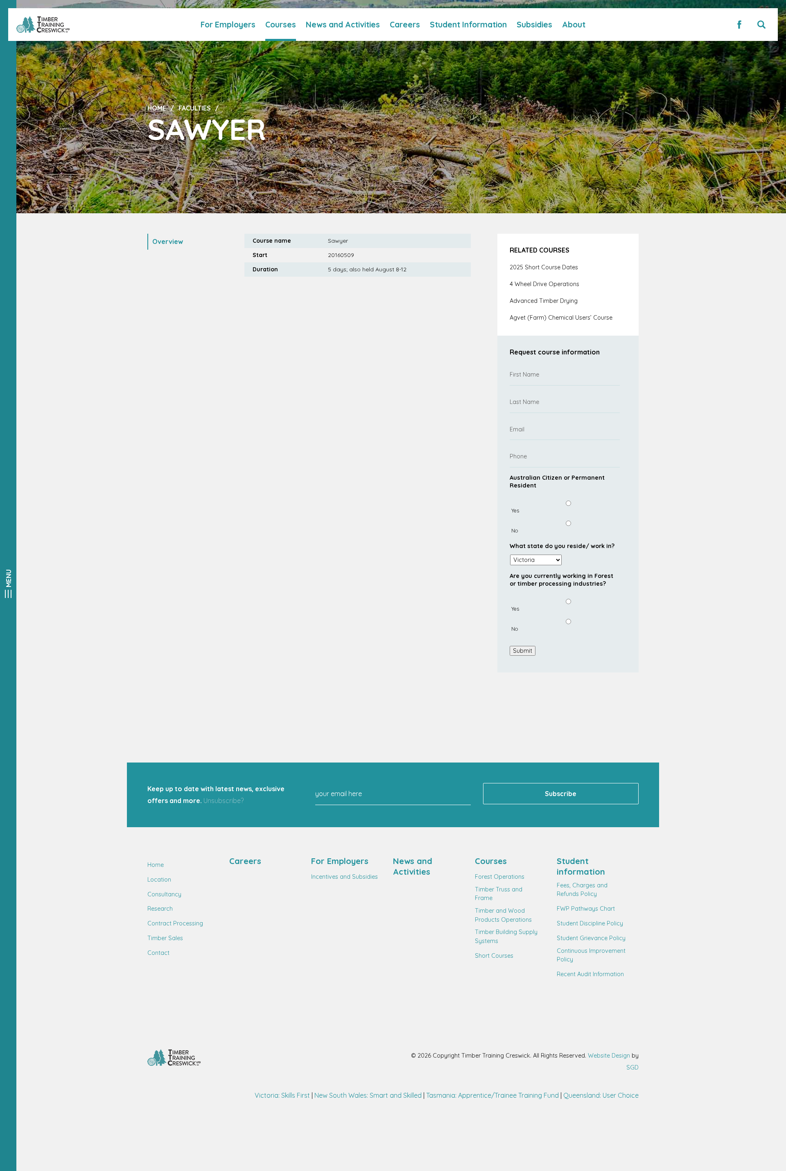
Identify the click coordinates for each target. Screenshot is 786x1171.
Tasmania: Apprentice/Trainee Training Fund (492, 1095)
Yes (515, 510)
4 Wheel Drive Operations (544, 284)
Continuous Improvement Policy (591, 955)
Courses (280, 24)
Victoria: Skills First (282, 1095)
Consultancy (164, 894)
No (514, 530)
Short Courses (494, 955)
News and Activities (343, 24)
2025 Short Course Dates (544, 267)
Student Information (468, 24)
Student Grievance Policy (591, 938)
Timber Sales (165, 938)
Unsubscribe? (223, 800)
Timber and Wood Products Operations (503, 915)
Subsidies (534, 24)
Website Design (609, 1055)
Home (156, 108)
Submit (522, 650)
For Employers (228, 24)
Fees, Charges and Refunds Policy (582, 890)
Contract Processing (175, 923)
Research (160, 908)
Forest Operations (499, 876)
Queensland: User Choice (601, 1095)
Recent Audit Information (590, 974)
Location (159, 879)
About (573, 24)
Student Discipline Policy (590, 923)
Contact (158, 953)
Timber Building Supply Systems (506, 936)
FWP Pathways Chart (586, 908)
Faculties (194, 108)
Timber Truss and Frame (498, 894)
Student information (581, 866)
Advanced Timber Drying (544, 301)
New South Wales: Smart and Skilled (368, 1095)
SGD (632, 1067)
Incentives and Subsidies (344, 876)
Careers (405, 24)
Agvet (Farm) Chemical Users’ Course (561, 317)
